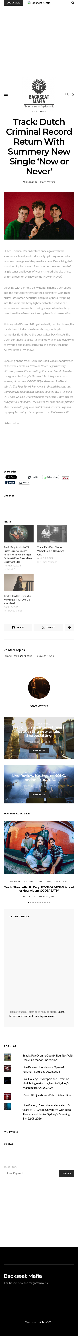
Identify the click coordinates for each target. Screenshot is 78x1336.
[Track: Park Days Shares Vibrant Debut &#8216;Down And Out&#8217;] (52, 533)
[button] (72, 94)
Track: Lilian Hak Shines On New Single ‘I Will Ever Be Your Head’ (18, 599)
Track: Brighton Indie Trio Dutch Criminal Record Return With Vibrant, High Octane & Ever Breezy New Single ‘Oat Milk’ (18, 554)
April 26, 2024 (30, 182)
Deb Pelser (29, 897)
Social (8, 1143)
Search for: (10, 1167)
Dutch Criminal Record (19, 656)
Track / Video (43, 724)
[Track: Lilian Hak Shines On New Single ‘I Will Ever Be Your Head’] (19, 582)
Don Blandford (47, 786)
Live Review (40, 772)
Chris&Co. (46, 1322)
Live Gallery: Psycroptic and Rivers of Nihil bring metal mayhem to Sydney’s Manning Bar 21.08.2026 (45, 1083)
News (49, 881)
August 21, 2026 (47, 897)
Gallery (27, 772)
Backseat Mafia (23, 1275)
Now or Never (46, 656)
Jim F (47, 742)
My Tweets (11, 1131)
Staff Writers (47, 182)
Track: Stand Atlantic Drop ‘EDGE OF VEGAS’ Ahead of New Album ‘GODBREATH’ (39, 889)
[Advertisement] (39, 47)
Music (31, 724)
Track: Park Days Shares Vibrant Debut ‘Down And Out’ (50, 551)
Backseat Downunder (22, 881)
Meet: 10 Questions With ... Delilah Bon (46, 1095)
